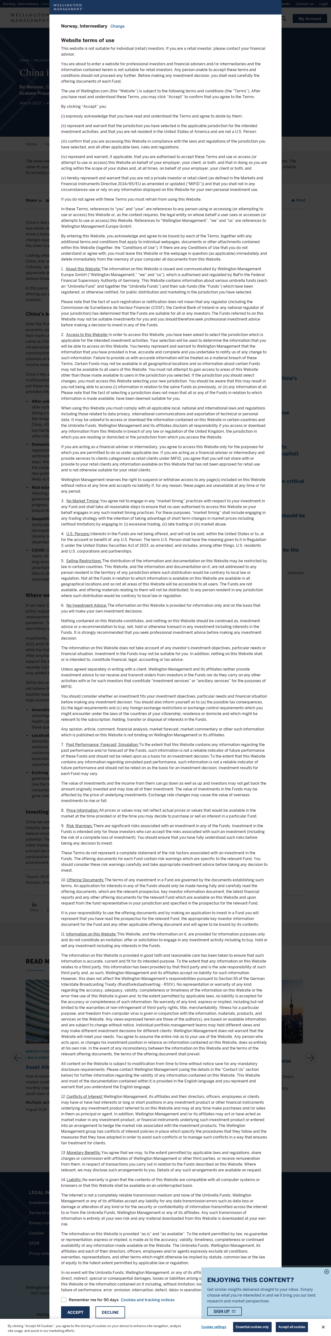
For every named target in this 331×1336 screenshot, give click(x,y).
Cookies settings (213, 1327)
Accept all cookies (291, 1327)
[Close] (323, 1327)
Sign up (221, 1311)
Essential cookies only (252, 1327)
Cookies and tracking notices (147, 1300)
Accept (75, 1312)
